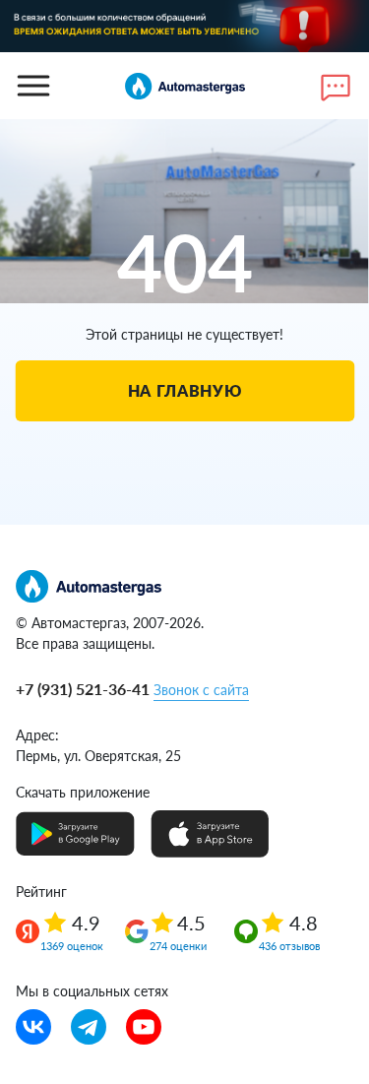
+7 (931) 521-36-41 (83, 688)
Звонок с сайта (201, 689)
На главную (184, 390)
